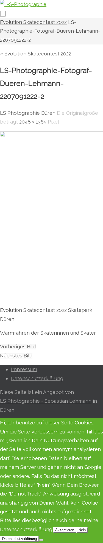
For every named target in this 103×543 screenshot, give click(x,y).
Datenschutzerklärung (37, 378)
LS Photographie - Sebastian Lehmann (45, 401)
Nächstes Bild (16, 356)
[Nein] (41, 540)
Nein (82, 530)
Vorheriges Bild (18, 346)
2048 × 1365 (32, 122)
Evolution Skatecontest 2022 (33, 22)
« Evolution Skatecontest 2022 (35, 54)
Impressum (24, 369)
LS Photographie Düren (27, 113)
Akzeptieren (64, 530)
